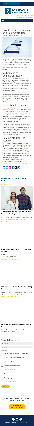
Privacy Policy (25, 422)
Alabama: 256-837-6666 (25, 17)
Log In (29, 3)
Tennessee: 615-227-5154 (24, 15)
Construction (6, 184)
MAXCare (4, 221)
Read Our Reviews (17, 407)
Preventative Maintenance (10, 259)
